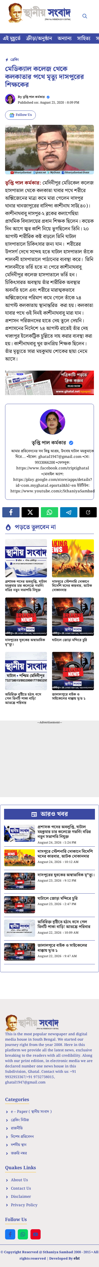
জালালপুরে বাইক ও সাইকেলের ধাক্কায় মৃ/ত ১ (69, 697)
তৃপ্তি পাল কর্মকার (34, 97)
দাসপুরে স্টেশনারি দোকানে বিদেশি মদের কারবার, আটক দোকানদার (72, 586)
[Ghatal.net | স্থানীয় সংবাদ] (40, 13)
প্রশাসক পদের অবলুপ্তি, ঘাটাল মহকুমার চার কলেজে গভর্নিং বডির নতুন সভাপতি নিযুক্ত (26, 586)
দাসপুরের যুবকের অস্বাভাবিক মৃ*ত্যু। (25, 642)
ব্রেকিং (14, 60)
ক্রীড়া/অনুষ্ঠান (39, 38)
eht (77, 1258)
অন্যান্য (65, 38)
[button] (85, 16)
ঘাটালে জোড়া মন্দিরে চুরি (69, 640)
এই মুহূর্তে (12, 38)
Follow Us (24, 115)
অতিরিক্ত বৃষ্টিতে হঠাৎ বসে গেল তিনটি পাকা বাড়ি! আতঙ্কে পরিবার (23, 699)
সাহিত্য (83, 38)
